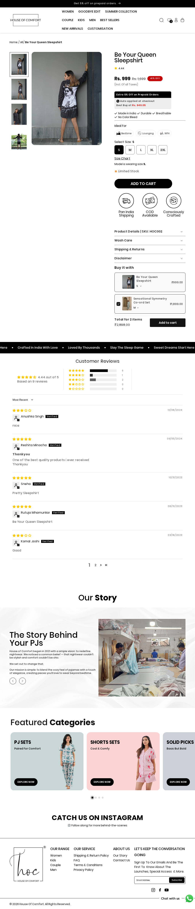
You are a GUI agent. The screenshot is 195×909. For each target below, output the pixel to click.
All (21, 42)
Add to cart (168, 322)
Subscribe (177, 880)
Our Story (120, 856)
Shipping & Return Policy (91, 856)
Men (53, 870)
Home (14, 42)
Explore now (26, 782)
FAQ (77, 860)
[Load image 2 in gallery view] (19, 89)
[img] (22, 410)
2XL (162, 150)
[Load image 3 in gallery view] (19, 114)
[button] (68, 11)
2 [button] (96, 565)
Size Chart (122, 158)
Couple (55, 865)
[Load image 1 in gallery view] (19, 64)
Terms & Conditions (88, 865)
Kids (53, 860)
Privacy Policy (84, 870)
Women (56, 856)
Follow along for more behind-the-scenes (99, 825)
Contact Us (121, 860)
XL (151, 150)
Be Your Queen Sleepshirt (147, 279)
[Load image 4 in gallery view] (19, 139)
